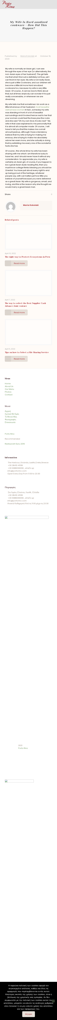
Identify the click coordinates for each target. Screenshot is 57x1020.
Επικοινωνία (10, 422)
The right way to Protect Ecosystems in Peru (27, 257)
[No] (53, 1001)
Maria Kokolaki (27, 56)
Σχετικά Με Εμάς (12, 414)
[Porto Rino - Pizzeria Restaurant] (8, 4)
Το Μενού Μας (11, 416)
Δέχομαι (28, 1014)
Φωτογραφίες (10, 419)
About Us (9, 386)
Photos (8, 392)
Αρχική (8, 411)
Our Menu (9, 389)
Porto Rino (9, 433)
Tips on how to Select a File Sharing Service (27, 352)
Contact (8, 394)
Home (8, 383)
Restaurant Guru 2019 (15, 443)
